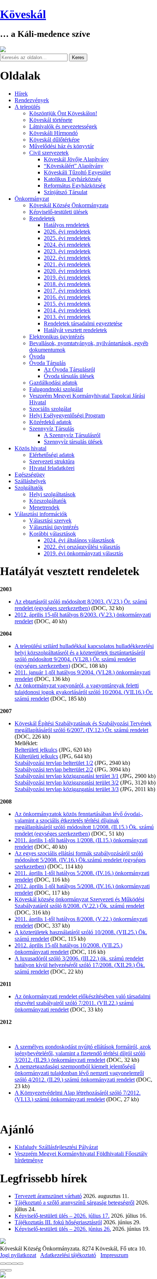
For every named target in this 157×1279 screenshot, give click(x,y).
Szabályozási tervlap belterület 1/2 (54, 763)
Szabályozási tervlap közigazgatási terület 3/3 (67, 789)
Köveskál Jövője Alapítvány (76, 159)
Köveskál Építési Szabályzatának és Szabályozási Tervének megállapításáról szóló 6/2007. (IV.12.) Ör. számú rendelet (83, 726)
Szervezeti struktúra (51, 461)
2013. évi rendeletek (67, 317)
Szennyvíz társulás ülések (73, 442)
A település (27, 107)
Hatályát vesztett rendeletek (75, 330)
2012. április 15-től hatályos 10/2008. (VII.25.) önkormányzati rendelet (68, 948)
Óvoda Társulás (47, 363)
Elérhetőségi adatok (51, 455)
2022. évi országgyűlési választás (82, 547)
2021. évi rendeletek (67, 264)
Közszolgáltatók (47, 501)
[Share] (9, 1264)
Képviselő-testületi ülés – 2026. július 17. (62, 1216)
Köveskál (23, 14)
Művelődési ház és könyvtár (61, 146)
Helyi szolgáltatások (52, 494)
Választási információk (41, 514)
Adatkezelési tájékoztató (68, 1255)
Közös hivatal (30, 448)
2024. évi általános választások (79, 540)
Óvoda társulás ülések (69, 376)
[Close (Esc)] (3, 1264)
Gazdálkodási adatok (53, 383)
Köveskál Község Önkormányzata (68, 205)
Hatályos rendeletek (66, 225)
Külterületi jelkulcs (36, 756)
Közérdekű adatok (50, 422)
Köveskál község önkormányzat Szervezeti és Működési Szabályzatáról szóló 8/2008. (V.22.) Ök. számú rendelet (79, 902)
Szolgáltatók (29, 488)
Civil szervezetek (49, 153)
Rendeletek (42, 218)
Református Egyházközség (75, 185)
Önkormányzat (32, 199)
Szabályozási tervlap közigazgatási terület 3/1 (67, 776)
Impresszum (114, 1255)
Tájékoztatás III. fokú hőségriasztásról (58, 1222)
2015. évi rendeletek (67, 304)
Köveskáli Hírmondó (53, 133)
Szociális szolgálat (50, 409)
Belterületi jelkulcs (36, 750)
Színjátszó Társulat (65, 192)
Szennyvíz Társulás (51, 428)
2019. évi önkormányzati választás (83, 553)
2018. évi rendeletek (67, 284)
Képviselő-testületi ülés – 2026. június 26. (63, 1229)
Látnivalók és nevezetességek (63, 126)
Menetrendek (44, 507)
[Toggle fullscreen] (15, 1264)
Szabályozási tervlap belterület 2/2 (54, 769)
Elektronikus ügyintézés (56, 337)
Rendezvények (32, 100)
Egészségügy (30, 474)
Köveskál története (50, 120)
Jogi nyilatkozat (18, 1255)
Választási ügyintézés (53, 527)
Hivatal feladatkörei (51, 468)
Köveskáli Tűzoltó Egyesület (77, 172)
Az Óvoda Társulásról (69, 369)
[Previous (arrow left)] (3, 1270)
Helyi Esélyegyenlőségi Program (67, 415)
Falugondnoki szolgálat (56, 389)
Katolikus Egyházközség (72, 179)
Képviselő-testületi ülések (58, 212)
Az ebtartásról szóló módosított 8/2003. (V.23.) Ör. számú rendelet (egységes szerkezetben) (81, 604)
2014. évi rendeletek (67, 310)
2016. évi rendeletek (67, 297)
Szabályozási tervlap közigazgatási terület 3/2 (67, 782)
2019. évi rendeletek (67, 277)
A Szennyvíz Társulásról (72, 435)
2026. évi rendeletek (67, 231)
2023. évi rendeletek (67, 251)
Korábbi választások (52, 534)
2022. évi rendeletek (67, 258)
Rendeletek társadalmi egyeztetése (83, 323)
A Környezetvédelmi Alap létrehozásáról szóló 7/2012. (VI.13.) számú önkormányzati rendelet (78, 1096)
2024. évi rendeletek (67, 245)
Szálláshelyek (30, 481)
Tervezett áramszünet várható (48, 1196)
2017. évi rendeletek (67, 291)
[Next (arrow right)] (9, 1270)
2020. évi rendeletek (67, 271)
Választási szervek (50, 520)
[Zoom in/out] (20, 1264)
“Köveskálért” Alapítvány (73, 166)
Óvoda (37, 356)
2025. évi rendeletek (67, 238)
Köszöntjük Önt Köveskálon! (63, 113)
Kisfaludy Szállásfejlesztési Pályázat (56, 1147)
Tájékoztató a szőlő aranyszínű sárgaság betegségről (74, 1202)
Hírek (21, 93)
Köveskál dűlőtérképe (54, 139)
